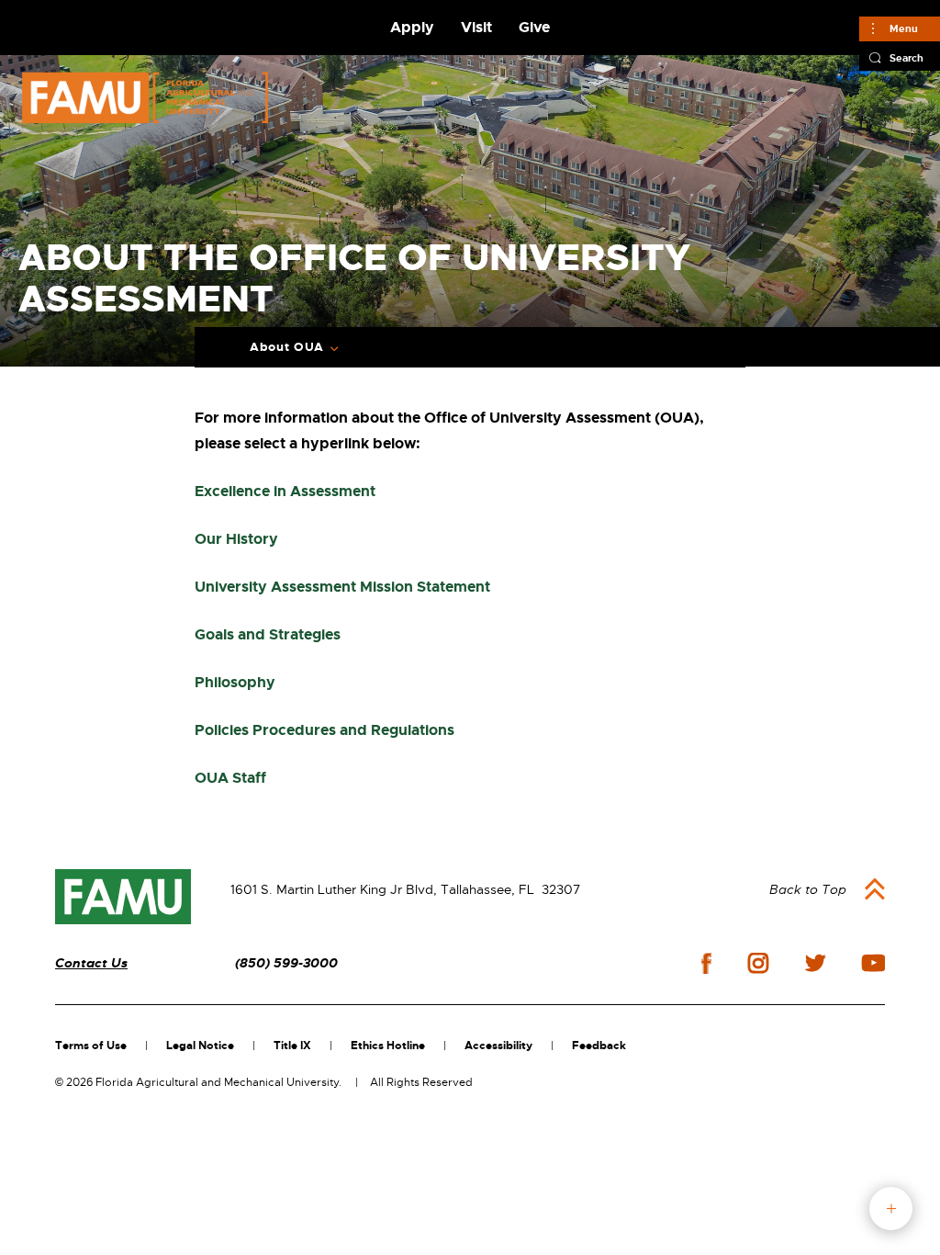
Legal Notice (200, 1045)
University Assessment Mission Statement (342, 586)
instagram (758, 963)
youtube (873, 963)
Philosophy (235, 682)
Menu (904, 28)
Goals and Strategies (268, 634)
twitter (815, 963)
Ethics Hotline (388, 1045)
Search (906, 57)
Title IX (292, 1045)
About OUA (287, 347)
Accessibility (498, 1045)
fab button (890, 1208)
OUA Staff (230, 777)
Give (534, 27)
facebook (706, 963)
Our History (236, 538)
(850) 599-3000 (286, 963)
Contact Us (91, 963)
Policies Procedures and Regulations (324, 730)
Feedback (599, 1045)
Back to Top (807, 889)
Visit (476, 27)
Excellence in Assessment (285, 491)
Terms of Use (91, 1045)
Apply (412, 27)
